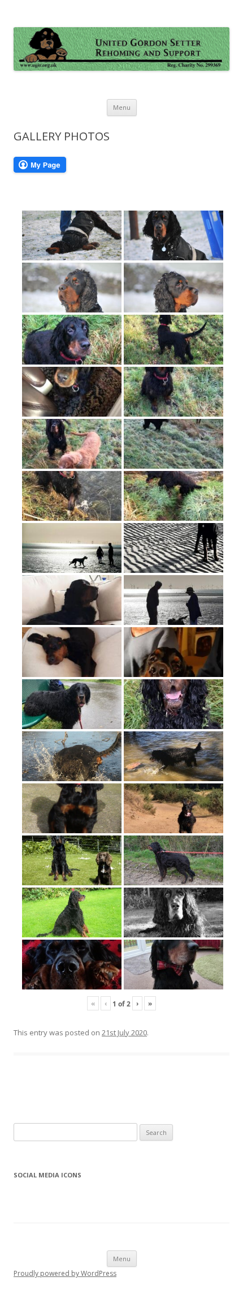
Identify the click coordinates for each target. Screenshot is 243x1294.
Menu (122, 107)
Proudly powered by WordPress (65, 1273)
